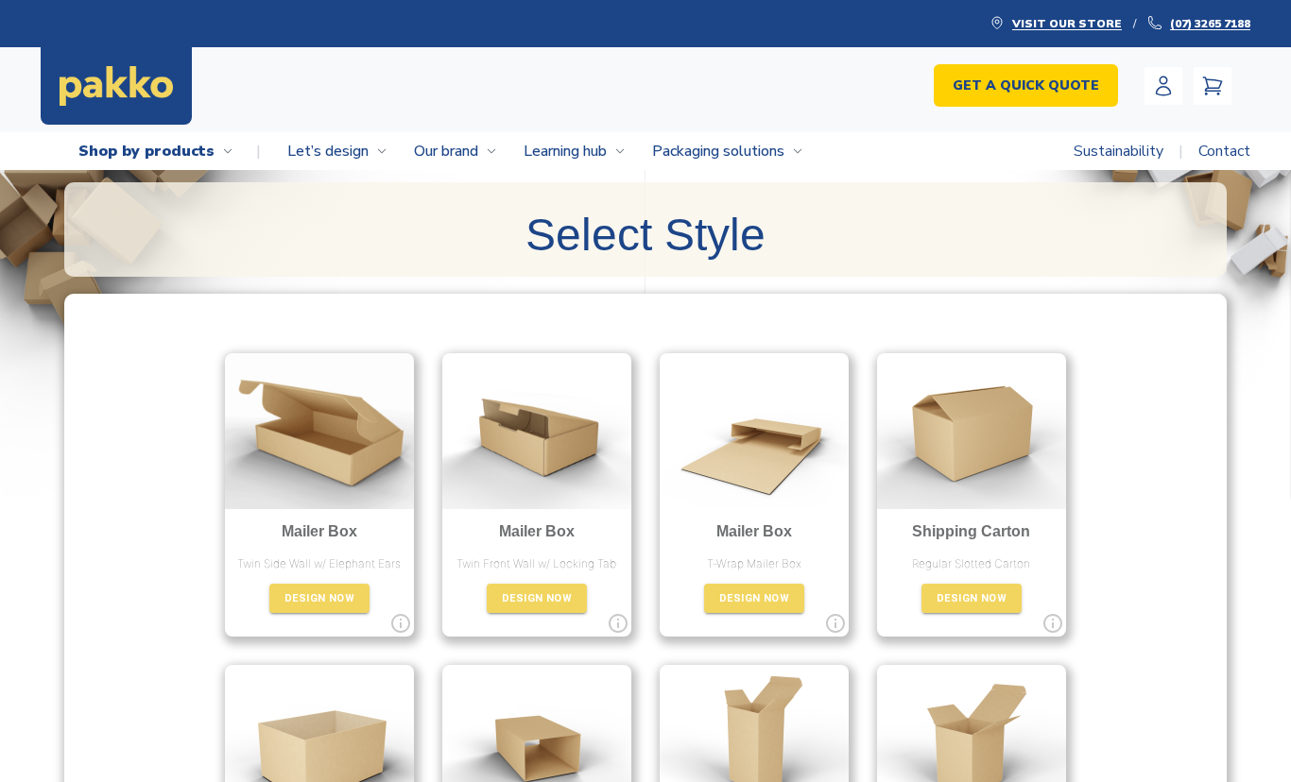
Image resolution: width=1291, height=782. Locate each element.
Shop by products (169, 151)
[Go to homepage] (116, 86)
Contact (1224, 151)
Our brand (446, 151)
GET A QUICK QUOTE (1026, 85)
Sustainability (1128, 151)
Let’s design (328, 151)
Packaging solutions (718, 151)
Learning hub (565, 151)
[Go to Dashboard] (1163, 86)
